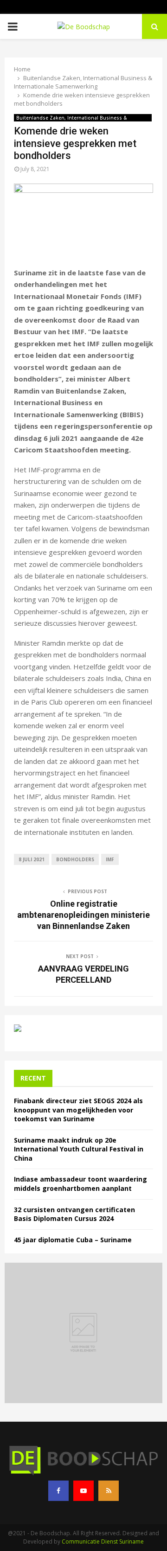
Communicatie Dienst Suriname (103, 1541)
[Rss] (108, 1491)
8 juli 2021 (32, 859)
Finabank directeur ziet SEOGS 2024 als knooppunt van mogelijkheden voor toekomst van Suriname (78, 1109)
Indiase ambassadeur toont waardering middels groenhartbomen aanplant (80, 1184)
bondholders (75, 859)
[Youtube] (83, 1491)
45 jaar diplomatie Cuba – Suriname (73, 1239)
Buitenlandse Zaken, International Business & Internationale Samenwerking (71, 117)
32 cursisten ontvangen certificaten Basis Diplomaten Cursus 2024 (74, 1214)
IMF (110, 859)
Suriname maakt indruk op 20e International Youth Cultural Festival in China (78, 1149)
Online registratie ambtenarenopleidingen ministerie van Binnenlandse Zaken (83, 915)
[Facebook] (58, 1491)
